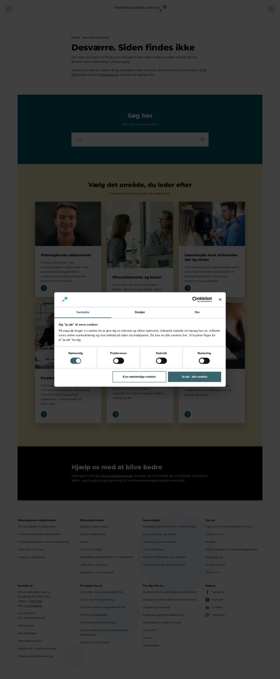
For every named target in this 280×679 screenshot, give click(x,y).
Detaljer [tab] (140, 312)
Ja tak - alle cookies (194, 376)
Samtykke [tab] (83, 312)
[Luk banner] (220, 299)
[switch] (118, 361)
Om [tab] (197, 312)
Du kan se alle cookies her (168, 335)
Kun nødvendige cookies (139, 376)
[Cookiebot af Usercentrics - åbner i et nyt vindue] (195, 299)
